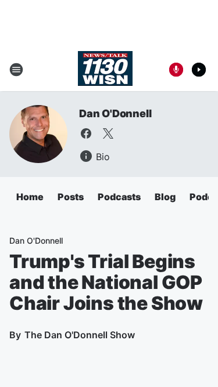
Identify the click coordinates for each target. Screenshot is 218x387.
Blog (165, 196)
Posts (71, 196)
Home (30, 196)
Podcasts (119, 196)
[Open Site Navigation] (16, 70)
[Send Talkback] (176, 70)
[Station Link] (105, 69)
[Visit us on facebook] (86, 133)
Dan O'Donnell (115, 113)
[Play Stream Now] (199, 70)
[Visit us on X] (108, 133)
